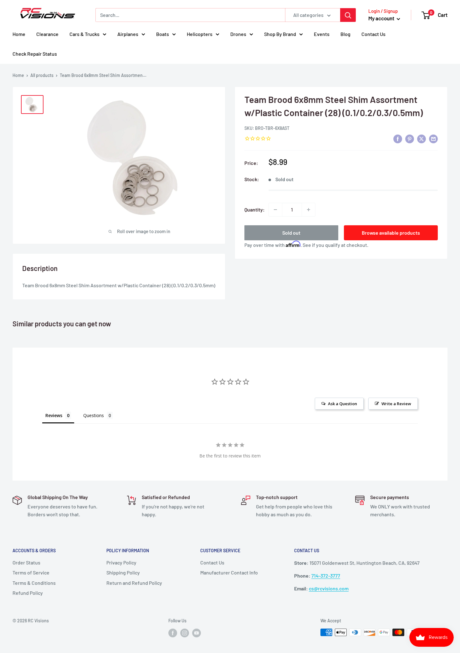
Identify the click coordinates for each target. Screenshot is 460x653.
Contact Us (373, 34)
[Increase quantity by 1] (308, 209)
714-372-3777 (325, 576)
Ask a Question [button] (342, 403)
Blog (345, 34)
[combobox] (190, 15)
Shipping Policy (123, 572)
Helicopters (199, 34)
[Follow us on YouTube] (196, 633)
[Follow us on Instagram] (184, 633)
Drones (238, 34)
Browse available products (391, 233)
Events (322, 34)
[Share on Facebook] (397, 139)
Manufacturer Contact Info (229, 572)
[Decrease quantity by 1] (275, 209)
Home (19, 34)
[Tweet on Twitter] (421, 139)
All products (42, 75)
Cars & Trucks (84, 34)
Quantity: (254, 209)
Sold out (291, 233)
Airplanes (127, 34)
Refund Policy (28, 593)
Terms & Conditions (34, 583)
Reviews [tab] (53, 415)
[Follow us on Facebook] (172, 633)
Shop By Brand (280, 34)
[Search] (348, 15)
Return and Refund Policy (134, 583)
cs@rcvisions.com (329, 588)
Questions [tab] (93, 415)
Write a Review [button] (396, 403)
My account (381, 18)
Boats (162, 34)
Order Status (26, 562)
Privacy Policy (121, 562)
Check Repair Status (35, 54)
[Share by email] (433, 139)
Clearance (47, 34)
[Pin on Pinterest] (409, 139)
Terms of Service (31, 572)
